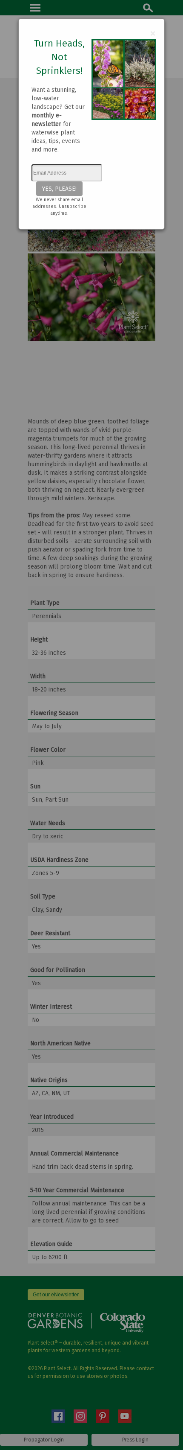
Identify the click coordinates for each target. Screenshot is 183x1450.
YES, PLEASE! (59, 188)
